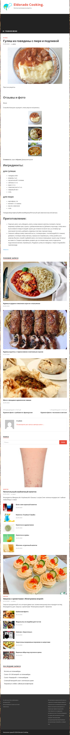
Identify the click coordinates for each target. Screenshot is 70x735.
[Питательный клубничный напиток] (35, 487)
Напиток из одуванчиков (25, 525)
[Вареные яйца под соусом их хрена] (8, 659)
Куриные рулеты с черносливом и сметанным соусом (23, 352)
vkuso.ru (5, 249)
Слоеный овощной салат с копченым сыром (19, 680)
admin (14, 44)
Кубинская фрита (22, 611)
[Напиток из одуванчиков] (8, 531)
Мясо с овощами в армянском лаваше (17, 400)
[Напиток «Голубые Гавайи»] (8, 521)
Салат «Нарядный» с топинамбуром (16, 677)
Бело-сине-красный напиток (26, 504)
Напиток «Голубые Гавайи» (26, 515)
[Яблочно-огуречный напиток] (8, 551)
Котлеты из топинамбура (12, 671)
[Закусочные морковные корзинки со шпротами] (8, 648)
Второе (5, 37)
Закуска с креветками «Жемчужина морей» (23, 599)
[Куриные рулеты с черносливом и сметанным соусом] (35, 350)
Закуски (5, 596)
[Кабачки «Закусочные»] (8, 638)
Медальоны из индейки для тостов (28, 622)
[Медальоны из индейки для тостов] (8, 628)
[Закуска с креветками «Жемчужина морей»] (35, 595)
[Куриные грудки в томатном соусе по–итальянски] (35, 301)
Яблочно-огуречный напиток (26, 545)
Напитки (5, 489)
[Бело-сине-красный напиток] (8, 511)
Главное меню (11, 31)
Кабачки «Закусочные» (24, 632)
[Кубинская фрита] (8, 618)
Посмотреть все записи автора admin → (30, 424)
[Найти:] (35, 442)
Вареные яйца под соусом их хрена (28, 652)
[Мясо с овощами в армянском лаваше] (35, 398)
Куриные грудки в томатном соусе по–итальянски (21, 303)
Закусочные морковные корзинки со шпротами (33, 642)
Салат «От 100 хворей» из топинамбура (17, 674)
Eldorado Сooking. (29, 4)
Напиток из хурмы (22, 535)
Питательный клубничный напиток (19, 491)
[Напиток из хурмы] (8, 541)
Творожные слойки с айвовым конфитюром (18, 683)
